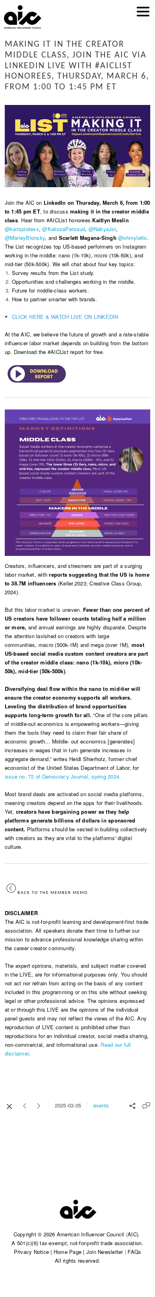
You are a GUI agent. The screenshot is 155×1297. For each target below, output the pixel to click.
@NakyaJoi (102, 229)
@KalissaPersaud (63, 229)
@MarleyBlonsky (25, 237)
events (101, 1105)
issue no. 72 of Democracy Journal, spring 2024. (63, 776)
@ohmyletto (132, 237)
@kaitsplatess (22, 229)
